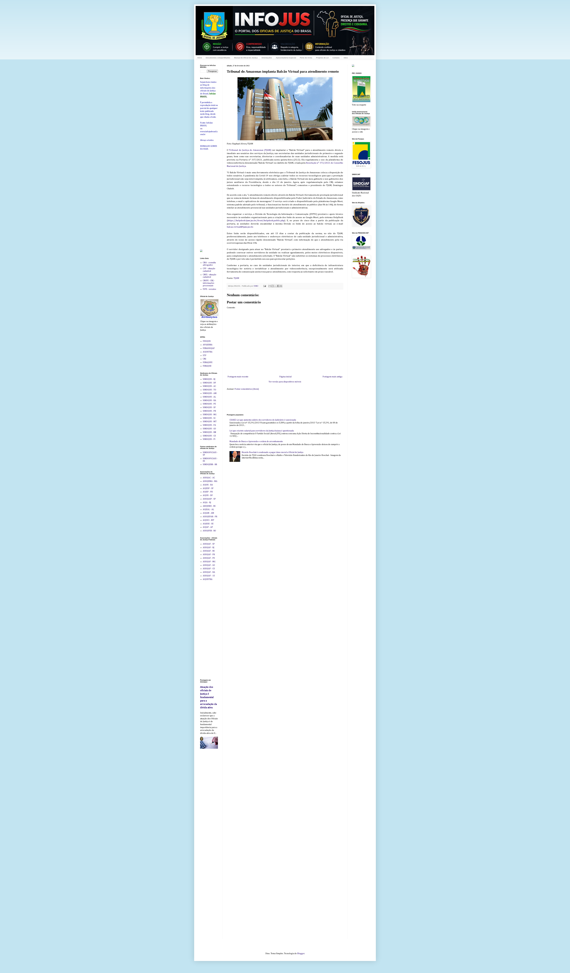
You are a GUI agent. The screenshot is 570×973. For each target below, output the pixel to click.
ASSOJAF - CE (209, 569)
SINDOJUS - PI (209, 439)
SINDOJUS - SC (209, 418)
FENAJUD (207, 366)
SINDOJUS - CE (209, 436)
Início (199, 58)
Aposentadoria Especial (286, 58)
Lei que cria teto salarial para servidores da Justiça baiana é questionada (261, 431)
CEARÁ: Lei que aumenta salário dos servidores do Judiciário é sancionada (262, 420)
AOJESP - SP (208, 488)
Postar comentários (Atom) (247, 389)
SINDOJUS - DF (209, 383)
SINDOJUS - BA (209, 400)
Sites (346, 58)
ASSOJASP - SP (209, 499)
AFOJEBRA (207, 345)
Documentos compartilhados (218, 58)
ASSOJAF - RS (209, 551)
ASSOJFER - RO (209, 531)
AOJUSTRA (207, 352)
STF (204, 355)
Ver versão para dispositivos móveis (285, 382)
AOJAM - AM (208, 513)
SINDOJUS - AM (210, 393)
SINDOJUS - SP (209, 407)
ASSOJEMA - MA (210, 481)
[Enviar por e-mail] (269, 285)
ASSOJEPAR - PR (210, 517)
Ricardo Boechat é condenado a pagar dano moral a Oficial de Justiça (272, 452)
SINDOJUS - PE (209, 404)
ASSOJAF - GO (209, 565)
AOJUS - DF (208, 495)
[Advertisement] (281, 401)
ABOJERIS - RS (209, 506)
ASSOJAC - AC (209, 478)
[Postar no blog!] (272, 285)
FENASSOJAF (209, 348)
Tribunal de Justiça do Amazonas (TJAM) (250, 150)
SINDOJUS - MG (209, 415)
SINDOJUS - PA (209, 425)
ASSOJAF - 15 (209, 576)
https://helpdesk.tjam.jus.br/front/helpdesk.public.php (256, 220)
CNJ (204, 359)
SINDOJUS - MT (210, 422)
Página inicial (285, 377)
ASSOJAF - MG (209, 562)
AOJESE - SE (208, 524)
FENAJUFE (207, 362)
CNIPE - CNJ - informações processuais (209, 283)
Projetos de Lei (322, 58)
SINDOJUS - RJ (209, 379)
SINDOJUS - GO (209, 429)
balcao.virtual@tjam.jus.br (240, 227)
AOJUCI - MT (208, 520)
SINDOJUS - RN (209, 432)
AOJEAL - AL (208, 509)
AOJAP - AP (208, 527)
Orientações (267, 58)
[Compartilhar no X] (275, 285)
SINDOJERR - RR (210, 464)
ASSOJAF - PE (209, 558)
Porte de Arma (306, 58)
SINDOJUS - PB (209, 411)
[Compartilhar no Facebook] (278, 285)
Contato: (336, 58)
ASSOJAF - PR (209, 554)
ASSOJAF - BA (209, 572)
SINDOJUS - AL (209, 397)
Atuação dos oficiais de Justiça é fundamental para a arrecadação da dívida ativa (208, 697)
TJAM (236, 278)
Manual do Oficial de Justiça (246, 58)
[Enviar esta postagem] (264, 286)
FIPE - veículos (209, 289)
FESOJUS (207, 341)
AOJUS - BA (208, 485)
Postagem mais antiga (332, 377)
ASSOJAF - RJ (208, 548)
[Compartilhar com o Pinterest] (281, 285)
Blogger (300, 954)
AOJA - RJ (207, 503)
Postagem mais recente (238, 377)
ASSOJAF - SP (209, 544)
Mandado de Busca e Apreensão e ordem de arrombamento (256, 441)
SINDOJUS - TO (209, 390)
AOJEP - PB (208, 492)
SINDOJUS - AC (209, 386)
